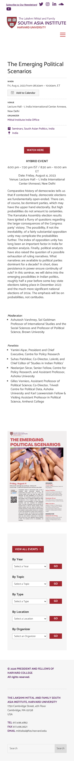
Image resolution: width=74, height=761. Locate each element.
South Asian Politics (35, 129)
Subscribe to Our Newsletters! (21, 5)
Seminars (17, 129)
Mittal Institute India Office (23, 120)
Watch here (35, 150)
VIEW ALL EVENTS (26, 549)
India (51, 129)
